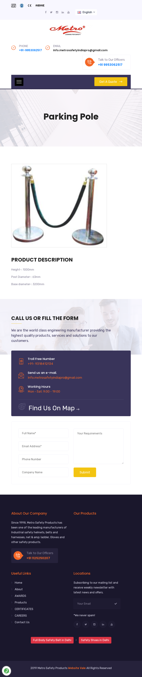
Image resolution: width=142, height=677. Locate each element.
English (87, 12)
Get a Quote (108, 82)
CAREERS (21, 615)
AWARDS (20, 596)
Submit (85, 472)
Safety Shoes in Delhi (95, 640)
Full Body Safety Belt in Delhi (52, 640)
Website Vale (76, 668)
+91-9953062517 (30, 50)
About (19, 589)
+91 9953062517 (110, 64)
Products (21, 602)
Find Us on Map (52, 408)
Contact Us (22, 622)
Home (18, 582)
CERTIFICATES (24, 609)
